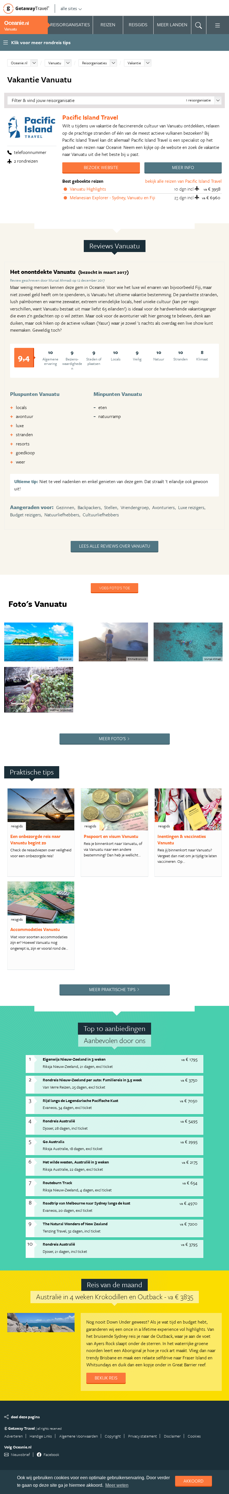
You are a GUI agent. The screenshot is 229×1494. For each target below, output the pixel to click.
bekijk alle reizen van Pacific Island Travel (183, 181)
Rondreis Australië (59, 1121)
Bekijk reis (106, 1377)
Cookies (194, 1436)
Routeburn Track (57, 1183)
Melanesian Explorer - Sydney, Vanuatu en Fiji (112, 197)
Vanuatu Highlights (88, 189)
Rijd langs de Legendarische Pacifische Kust (80, 1100)
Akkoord (193, 1481)
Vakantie (134, 63)
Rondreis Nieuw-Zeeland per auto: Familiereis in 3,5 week (92, 1080)
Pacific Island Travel (90, 117)
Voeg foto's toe (114, 588)
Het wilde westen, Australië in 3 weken (76, 1162)
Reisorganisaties (94, 63)
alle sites (69, 8)
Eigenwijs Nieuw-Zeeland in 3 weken (74, 1059)
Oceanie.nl (19, 63)
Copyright (113, 1436)
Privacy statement (142, 1436)
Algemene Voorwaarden (78, 1436)
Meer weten (116, 1485)
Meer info (183, 167)
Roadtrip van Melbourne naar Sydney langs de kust (86, 1203)
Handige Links (41, 1436)
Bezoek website (101, 167)
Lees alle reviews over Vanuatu (114, 546)
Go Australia (53, 1141)
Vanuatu (54, 63)
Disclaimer (172, 1436)
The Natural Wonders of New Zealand (75, 1224)
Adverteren (13, 1436)
